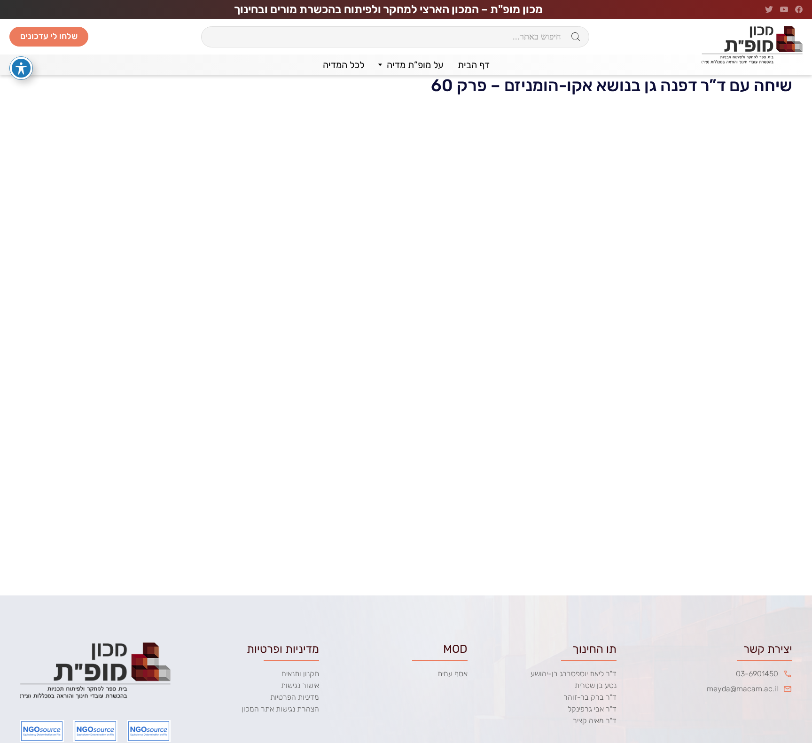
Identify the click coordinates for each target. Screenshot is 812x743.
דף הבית (474, 64)
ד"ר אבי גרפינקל (592, 708)
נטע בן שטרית (596, 685)
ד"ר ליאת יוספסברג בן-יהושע (574, 673)
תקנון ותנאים (300, 673)
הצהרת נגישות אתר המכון (280, 708)
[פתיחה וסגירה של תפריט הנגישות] (21, 68)
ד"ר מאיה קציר (595, 720)
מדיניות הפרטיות (294, 697)
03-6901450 (757, 673)
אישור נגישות (300, 685)
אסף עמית (452, 673)
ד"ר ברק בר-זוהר (590, 697)
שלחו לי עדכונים (49, 36)
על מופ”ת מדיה (415, 64)
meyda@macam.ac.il (742, 688)
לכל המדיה (343, 64)
